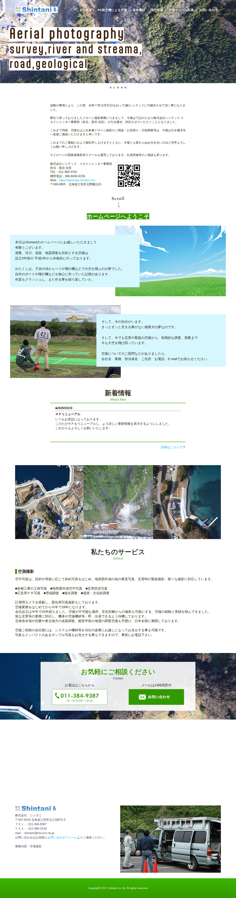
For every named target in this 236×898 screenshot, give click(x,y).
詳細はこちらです (173, 447)
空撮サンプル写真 (181, 10)
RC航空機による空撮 (112, 10)
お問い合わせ (208, 10)
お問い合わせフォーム (62, 837)
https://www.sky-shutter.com (77, 180)
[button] (111, 87)
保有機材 (139, 10)
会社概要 (85, 10)
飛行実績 (157, 10)
